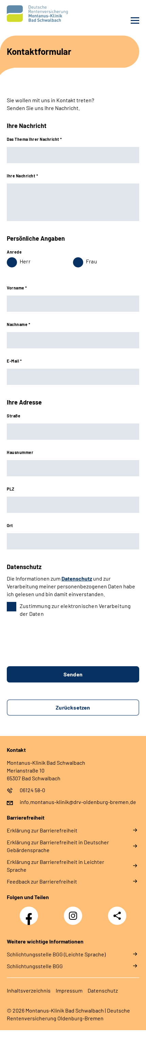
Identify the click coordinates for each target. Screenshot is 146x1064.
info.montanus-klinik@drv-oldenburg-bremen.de (78, 802)
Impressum (69, 990)
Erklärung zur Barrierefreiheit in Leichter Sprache (55, 866)
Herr (25, 261)
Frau (91, 261)
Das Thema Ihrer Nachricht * (34, 139)
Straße (13, 415)
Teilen (117, 915)
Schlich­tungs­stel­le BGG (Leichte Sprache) (56, 954)
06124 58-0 (32, 790)
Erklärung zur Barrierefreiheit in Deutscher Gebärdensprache (58, 846)
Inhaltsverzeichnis (29, 990)
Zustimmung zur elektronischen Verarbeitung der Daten (75, 610)
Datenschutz (76, 578)
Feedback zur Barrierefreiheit (42, 881)
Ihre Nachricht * (22, 175)
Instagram (75, 912)
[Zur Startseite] (38, 13)
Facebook (30, 912)
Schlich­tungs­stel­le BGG (35, 966)
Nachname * (18, 324)
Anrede (14, 251)
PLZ (11, 488)
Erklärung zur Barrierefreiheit (42, 830)
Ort (10, 525)
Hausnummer (20, 452)
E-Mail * (14, 361)
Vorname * (17, 287)
